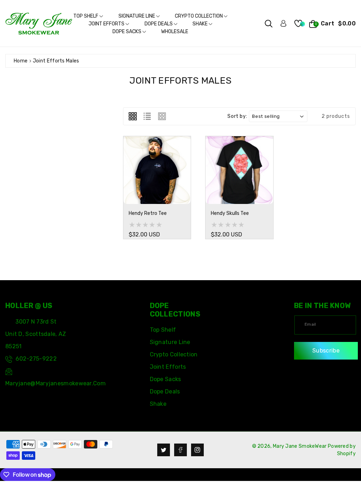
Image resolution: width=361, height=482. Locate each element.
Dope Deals (159, 24)
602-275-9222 (36, 358)
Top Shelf (86, 16)
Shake (200, 24)
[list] (147, 116)
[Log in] (283, 23)
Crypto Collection (199, 16)
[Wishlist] (137, 193)
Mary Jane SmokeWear (300, 446)
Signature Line (137, 16)
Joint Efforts (107, 24)
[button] (269, 24)
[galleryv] (162, 116)
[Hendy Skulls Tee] (239, 170)
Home (20, 61)
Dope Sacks (127, 32)
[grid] (133, 116)
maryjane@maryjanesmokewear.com (55, 383)
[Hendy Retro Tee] (157, 170)
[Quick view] (194, 193)
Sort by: (237, 116)
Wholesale (174, 32)
